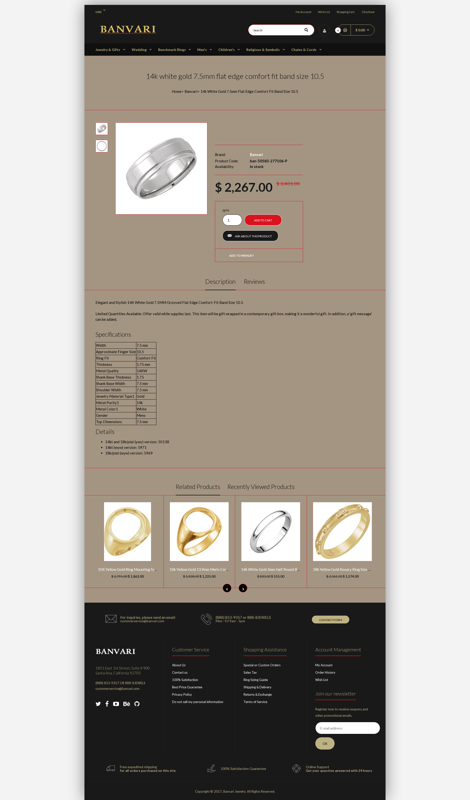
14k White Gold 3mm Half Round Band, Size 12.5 (280, 569)
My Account (303, 12)
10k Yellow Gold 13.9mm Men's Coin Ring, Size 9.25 (211, 569)
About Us (179, 665)
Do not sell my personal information (197, 702)
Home (176, 91)
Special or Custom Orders (262, 665)
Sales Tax (250, 672)
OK (325, 744)
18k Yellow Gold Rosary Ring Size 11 (342, 569)
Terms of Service (255, 702)
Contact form (330, 620)
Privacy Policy (182, 694)
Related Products (198, 486)
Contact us (180, 672)
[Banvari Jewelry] (127, 32)
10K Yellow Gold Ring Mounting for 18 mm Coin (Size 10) (144, 569)
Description (220, 281)
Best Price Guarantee (187, 687)
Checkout (368, 12)
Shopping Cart (345, 12)
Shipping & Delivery (257, 687)
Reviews (254, 281)
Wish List (324, 12)
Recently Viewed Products (260, 486)
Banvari (191, 91)
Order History (325, 672)
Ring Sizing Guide (256, 680)
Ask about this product (253, 236)
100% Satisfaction (185, 680)
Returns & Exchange (258, 694)
